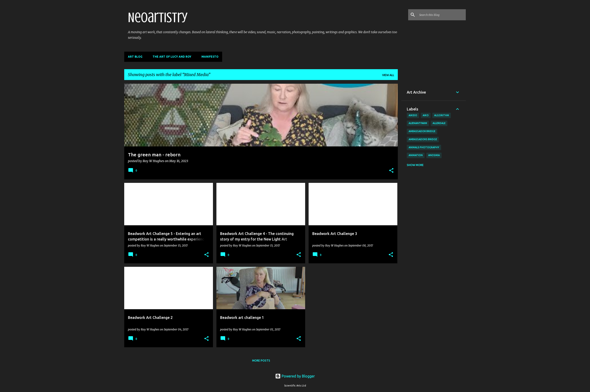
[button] (391, 171)
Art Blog (135, 56)
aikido (413, 115)
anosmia (434, 155)
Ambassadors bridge (423, 139)
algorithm (441, 115)
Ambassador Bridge (422, 131)
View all (388, 75)
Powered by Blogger (298, 376)
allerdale (439, 123)
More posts (261, 360)
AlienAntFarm (418, 123)
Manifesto (209, 56)
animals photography (424, 147)
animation (416, 155)
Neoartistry (158, 17)
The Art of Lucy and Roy (172, 56)
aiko (426, 115)
